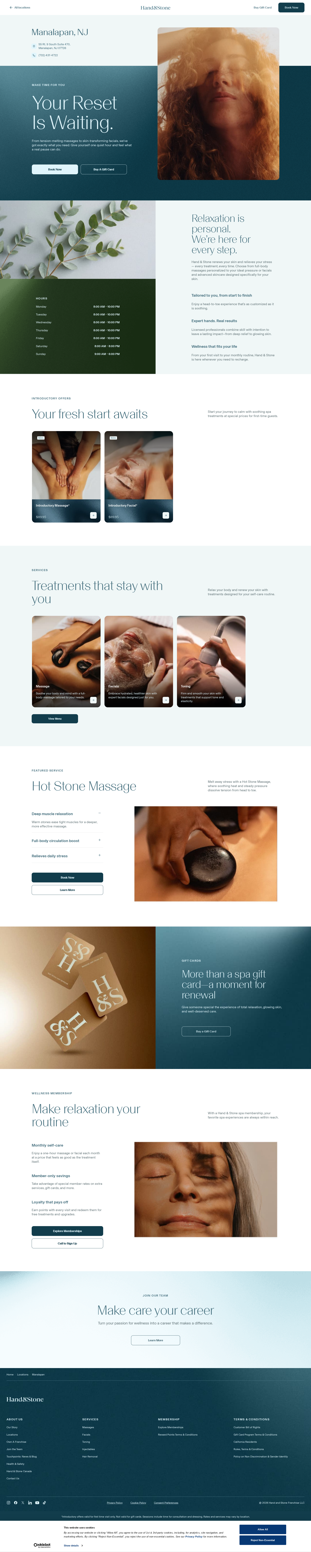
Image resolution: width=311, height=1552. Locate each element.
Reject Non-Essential (263, 1540)
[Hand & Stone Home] (155, 8)
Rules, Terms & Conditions (249, 1449)
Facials (86, 1434)
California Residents (245, 1441)
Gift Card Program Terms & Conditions (255, 1434)
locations (22, 1374)
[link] (66, 477)
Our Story (12, 1427)
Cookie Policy (138, 1502)
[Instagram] (8, 1503)
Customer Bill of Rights (247, 1427)
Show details (71, 1545)
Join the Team (15, 1449)
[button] (67, 813)
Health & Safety (15, 1463)
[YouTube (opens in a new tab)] (37, 1503)
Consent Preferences (166, 1502)
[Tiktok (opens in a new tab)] (44, 1503)
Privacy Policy (115, 1502)
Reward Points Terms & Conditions (178, 1434)
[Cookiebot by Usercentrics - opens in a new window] (42, 1545)
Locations (12, 1434)
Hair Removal (90, 1456)
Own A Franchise (16, 1441)
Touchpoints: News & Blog (22, 1456)
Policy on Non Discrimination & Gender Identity (261, 1456)
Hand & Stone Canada (19, 1471)
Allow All (263, 1529)
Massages (88, 1427)
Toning (86, 1441)
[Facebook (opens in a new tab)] (16, 1503)
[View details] (93, 515)
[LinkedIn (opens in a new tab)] (30, 1503)
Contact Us (13, 1478)
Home (10, 1374)
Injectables (88, 1449)
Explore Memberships (170, 1427)
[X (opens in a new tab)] (23, 1503)
